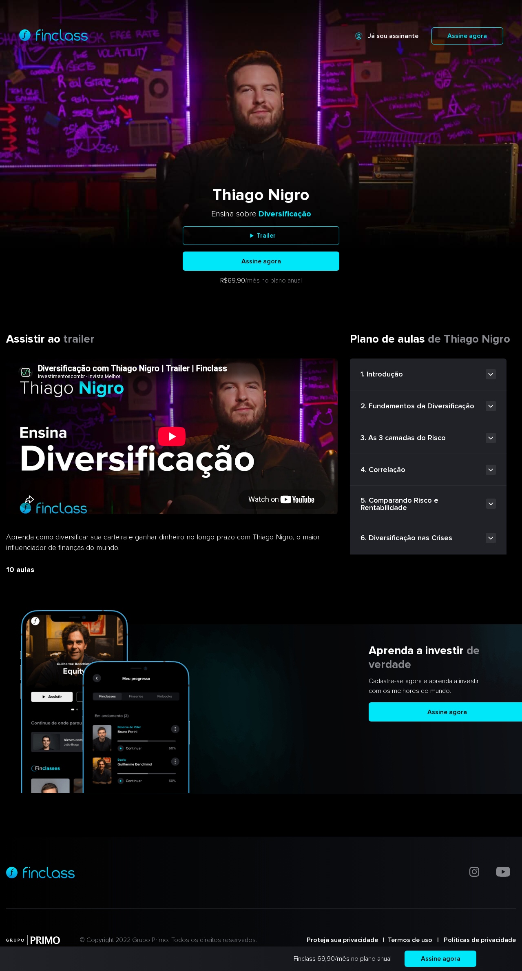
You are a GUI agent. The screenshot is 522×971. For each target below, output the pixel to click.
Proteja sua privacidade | (347, 940)
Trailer (266, 236)
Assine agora (467, 36)
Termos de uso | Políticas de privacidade (452, 940)
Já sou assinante (393, 36)
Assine (440, 959)
